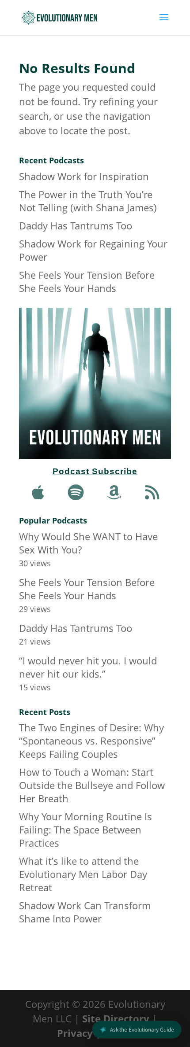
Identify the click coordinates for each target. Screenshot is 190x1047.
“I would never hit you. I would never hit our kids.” (88, 667)
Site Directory (115, 1018)
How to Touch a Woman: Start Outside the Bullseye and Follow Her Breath (92, 785)
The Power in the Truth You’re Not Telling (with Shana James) (88, 201)
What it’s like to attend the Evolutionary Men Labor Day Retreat (83, 874)
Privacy (75, 1033)
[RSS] (152, 492)
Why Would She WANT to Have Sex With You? (88, 543)
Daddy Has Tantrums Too (75, 225)
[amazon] (114, 492)
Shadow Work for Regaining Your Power (93, 250)
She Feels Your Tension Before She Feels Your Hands (87, 281)
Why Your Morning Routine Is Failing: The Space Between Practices (85, 829)
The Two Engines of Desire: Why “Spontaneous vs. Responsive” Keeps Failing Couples (91, 740)
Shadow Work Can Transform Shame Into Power (85, 912)
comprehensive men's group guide (92, 951)
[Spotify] (76, 492)
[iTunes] (38, 492)
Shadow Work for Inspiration (84, 176)
